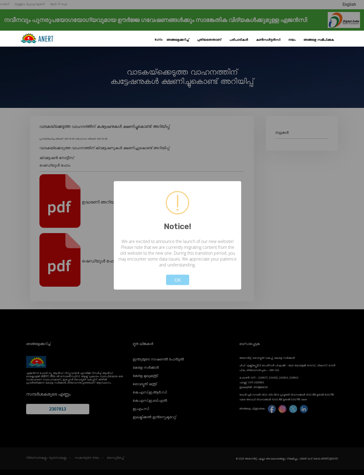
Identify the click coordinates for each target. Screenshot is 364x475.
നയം (292, 40)
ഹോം (159, 40)
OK (178, 280)
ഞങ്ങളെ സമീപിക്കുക (319, 40)
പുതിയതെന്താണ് (209, 40)
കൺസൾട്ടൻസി (268, 40)
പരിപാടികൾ (238, 40)
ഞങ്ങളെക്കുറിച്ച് (178, 40)
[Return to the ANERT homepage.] (36, 38)
